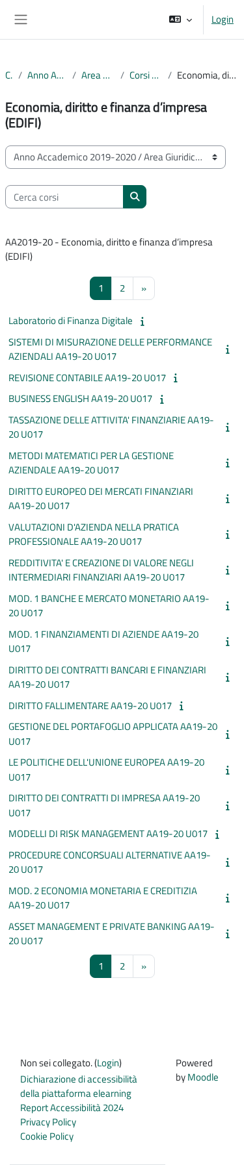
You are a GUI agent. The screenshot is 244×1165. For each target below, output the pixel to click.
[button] (180, 19)
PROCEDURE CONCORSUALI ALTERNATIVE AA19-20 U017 (109, 862)
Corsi (9, 75)
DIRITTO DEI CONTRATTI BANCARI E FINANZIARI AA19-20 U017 (107, 677)
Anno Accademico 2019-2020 (47, 75)
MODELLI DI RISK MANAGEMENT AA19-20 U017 (108, 833)
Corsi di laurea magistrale (146, 75)
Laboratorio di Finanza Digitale (70, 320)
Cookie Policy (47, 1136)
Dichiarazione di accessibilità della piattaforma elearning (78, 1086)
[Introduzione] (144, 321)
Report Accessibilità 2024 (72, 1107)
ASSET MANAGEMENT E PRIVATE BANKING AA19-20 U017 (111, 934)
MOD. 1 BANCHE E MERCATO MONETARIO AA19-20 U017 (109, 606)
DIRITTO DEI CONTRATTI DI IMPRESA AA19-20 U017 (104, 805)
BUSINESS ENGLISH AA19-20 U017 (80, 398)
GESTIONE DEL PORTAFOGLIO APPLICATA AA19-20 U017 (112, 734)
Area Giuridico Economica (98, 75)
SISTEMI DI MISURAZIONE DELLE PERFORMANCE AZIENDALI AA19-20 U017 (110, 349)
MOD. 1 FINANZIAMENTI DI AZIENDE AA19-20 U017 (103, 642)
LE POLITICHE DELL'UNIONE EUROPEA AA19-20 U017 (106, 769)
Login (222, 19)
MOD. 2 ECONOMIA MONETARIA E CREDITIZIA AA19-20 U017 (102, 898)
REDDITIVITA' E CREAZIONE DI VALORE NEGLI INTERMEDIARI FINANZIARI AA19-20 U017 (101, 570)
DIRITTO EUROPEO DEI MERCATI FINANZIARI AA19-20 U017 (100, 499)
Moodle (203, 1077)
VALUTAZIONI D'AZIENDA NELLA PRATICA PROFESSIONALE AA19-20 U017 (93, 534)
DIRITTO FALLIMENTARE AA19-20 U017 (90, 705)
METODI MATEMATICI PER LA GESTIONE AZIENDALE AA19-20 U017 (91, 463)
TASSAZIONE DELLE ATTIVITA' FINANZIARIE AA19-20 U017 (111, 427)
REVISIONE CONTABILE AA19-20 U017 (87, 377)
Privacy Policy (48, 1121)
